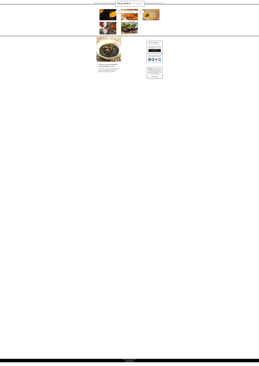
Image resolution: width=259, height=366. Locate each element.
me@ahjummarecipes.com (129, 361)
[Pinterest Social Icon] (156, 59)
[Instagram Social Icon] (153, 59)
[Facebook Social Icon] (149, 59)
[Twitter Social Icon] (159, 59)
